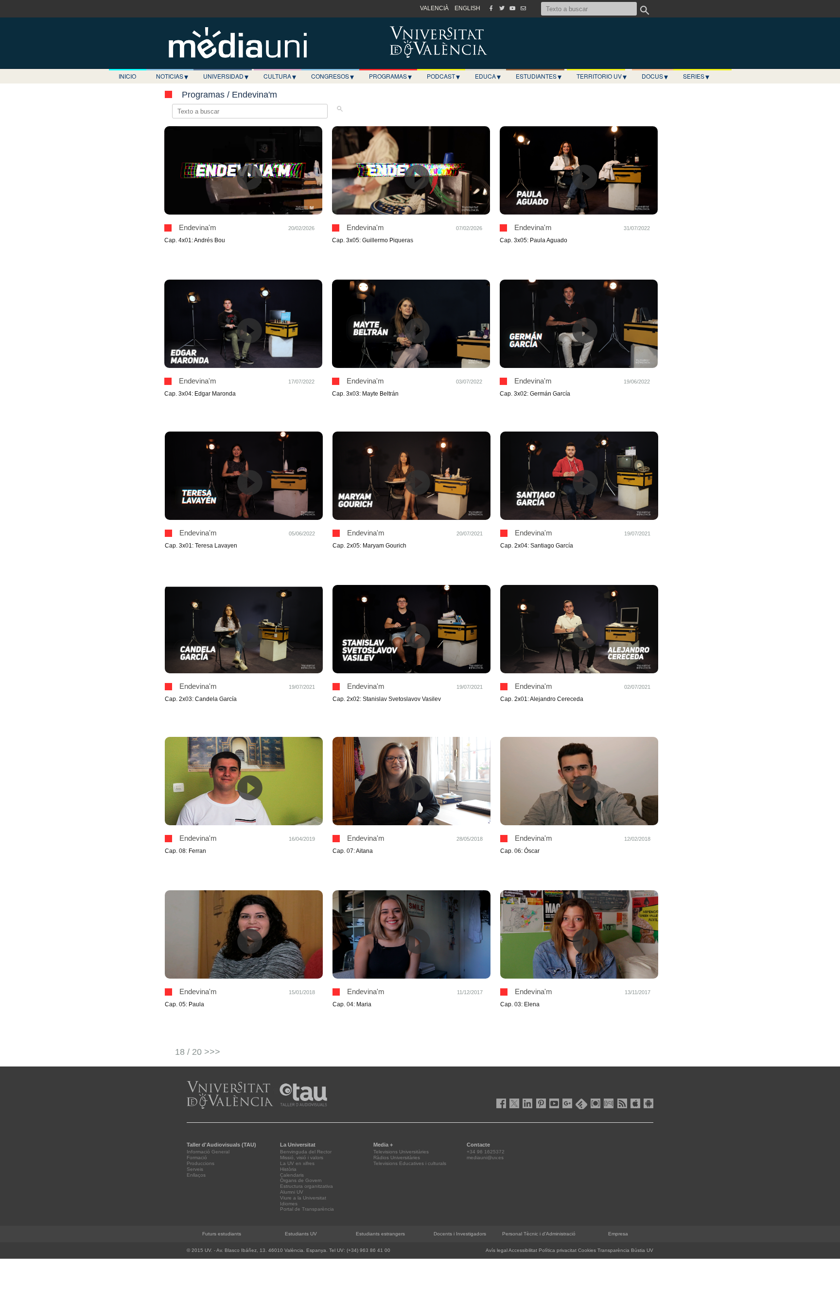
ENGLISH (467, 8)
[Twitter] (501, 8)
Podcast (443, 76)
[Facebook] (491, 8)
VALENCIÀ (434, 8)
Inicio (127, 76)
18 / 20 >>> (197, 1052)
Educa (488, 76)
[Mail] (523, 8)
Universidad (225, 76)
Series (696, 76)
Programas (390, 76)
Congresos (332, 76)
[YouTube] (512, 8)
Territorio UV (602, 76)
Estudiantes (538, 76)
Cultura (279, 76)
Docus (655, 76)
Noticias (172, 76)
